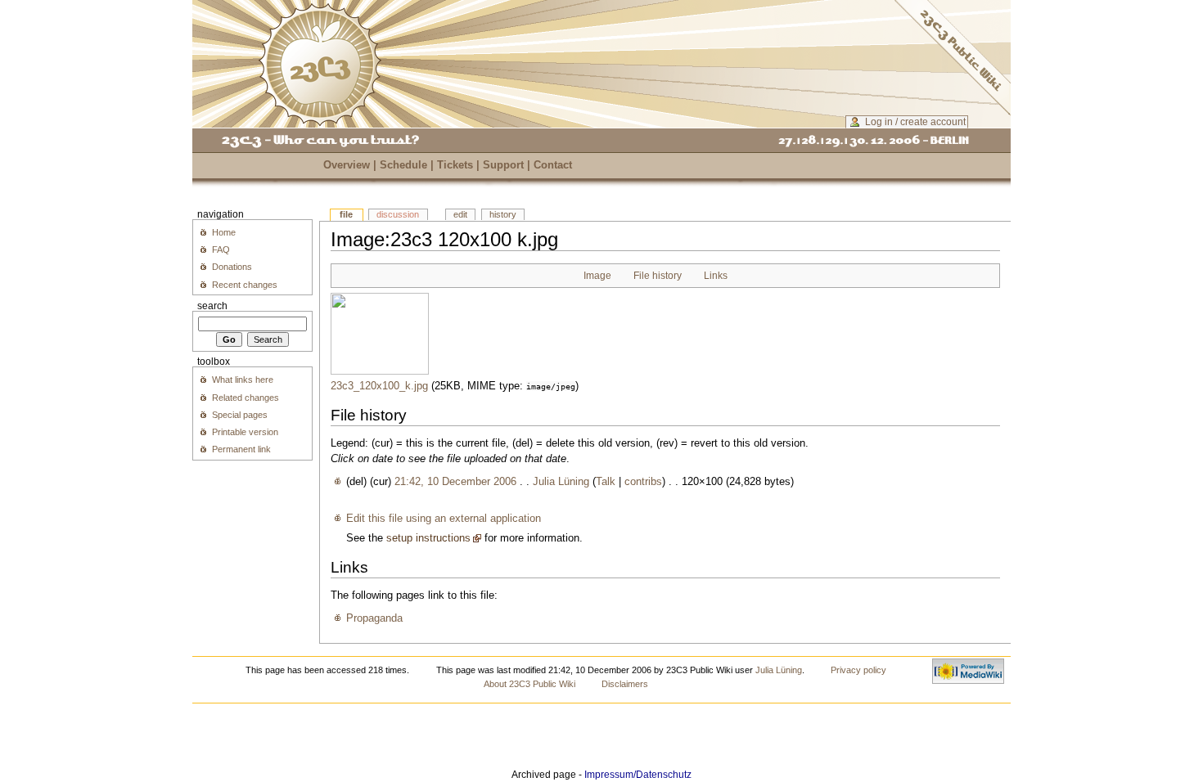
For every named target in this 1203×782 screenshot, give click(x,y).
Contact (553, 165)
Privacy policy (858, 670)
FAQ (221, 249)
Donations (232, 267)
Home (224, 232)
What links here (242, 379)
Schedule (403, 165)
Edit (460, 214)
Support (503, 165)
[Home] (320, 64)
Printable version (245, 432)
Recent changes (244, 285)
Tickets (455, 165)
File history (657, 275)
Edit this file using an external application (443, 518)
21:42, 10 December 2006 (455, 482)
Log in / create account (915, 122)
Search (212, 306)
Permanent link (241, 449)
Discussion (397, 214)
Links (716, 275)
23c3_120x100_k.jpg (379, 386)
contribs (643, 482)
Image (597, 275)
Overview (346, 165)
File (346, 214)
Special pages (240, 415)
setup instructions (428, 538)
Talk (605, 482)
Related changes (245, 397)
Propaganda (374, 618)
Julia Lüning (561, 482)
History (502, 214)
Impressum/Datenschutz (638, 774)
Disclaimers (625, 684)
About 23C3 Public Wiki (529, 684)
